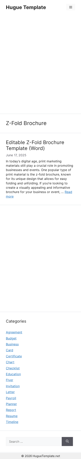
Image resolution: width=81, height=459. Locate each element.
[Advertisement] (40, 64)
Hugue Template (26, 7)
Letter (10, 392)
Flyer (9, 380)
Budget (11, 338)
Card (9, 350)
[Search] (67, 441)
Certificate (14, 356)
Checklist (13, 368)
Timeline (12, 422)
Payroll (11, 398)
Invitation (13, 386)
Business (12, 344)
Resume (11, 416)
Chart (10, 362)
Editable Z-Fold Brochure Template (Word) (35, 145)
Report (11, 410)
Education (13, 374)
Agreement (14, 332)
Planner (11, 404)
